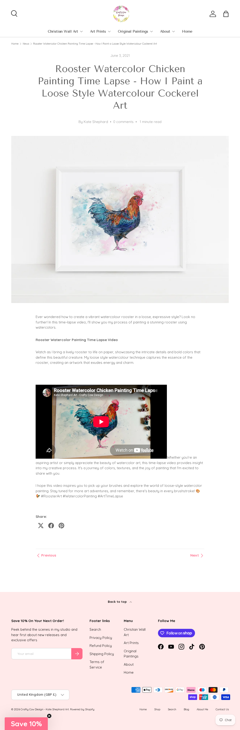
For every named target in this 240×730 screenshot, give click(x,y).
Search (95, 629)
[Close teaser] (49, 716)
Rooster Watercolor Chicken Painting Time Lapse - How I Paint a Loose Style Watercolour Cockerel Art (95, 43)
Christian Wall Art (63, 31)
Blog (186, 709)
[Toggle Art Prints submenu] (109, 31)
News (26, 43)
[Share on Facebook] (51, 525)
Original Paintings (133, 31)
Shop (157, 709)
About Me (202, 709)
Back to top (118, 601)
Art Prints (98, 31)
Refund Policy (101, 645)
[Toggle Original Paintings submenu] (151, 31)
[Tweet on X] (41, 525)
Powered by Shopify (82, 709)
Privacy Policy (101, 637)
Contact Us (222, 709)
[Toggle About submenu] (173, 31)
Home (187, 31)
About (165, 31)
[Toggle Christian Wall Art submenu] (81, 31)
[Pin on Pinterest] (61, 525)
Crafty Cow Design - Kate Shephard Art (45, 709)
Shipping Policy (102, 654)
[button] (226, 14)
